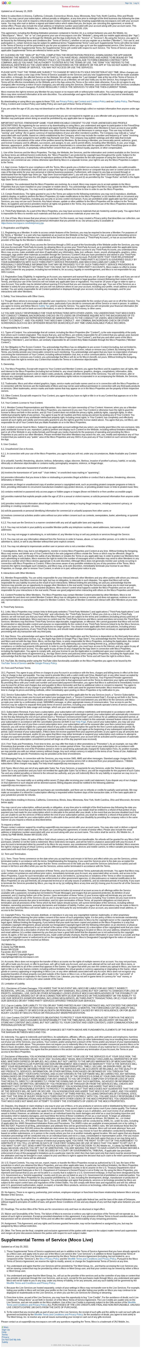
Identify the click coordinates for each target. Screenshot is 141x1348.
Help (4, 1332)
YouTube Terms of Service (14, 663)
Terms (5, 1335)
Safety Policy (120, 101)
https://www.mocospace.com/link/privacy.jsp (22, 223)
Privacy (5, 1337)
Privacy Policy (67, 101)
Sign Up (128, 3)
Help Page (81, 722)
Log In (136, 3)
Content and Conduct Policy (92, 101)
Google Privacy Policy (46, 663)
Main (5, 1327)
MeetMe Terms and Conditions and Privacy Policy (92, 1259)
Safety (5, 1342)
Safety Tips (44, 306)
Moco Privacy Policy (49, 1259)
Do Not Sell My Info (11, 1339)
